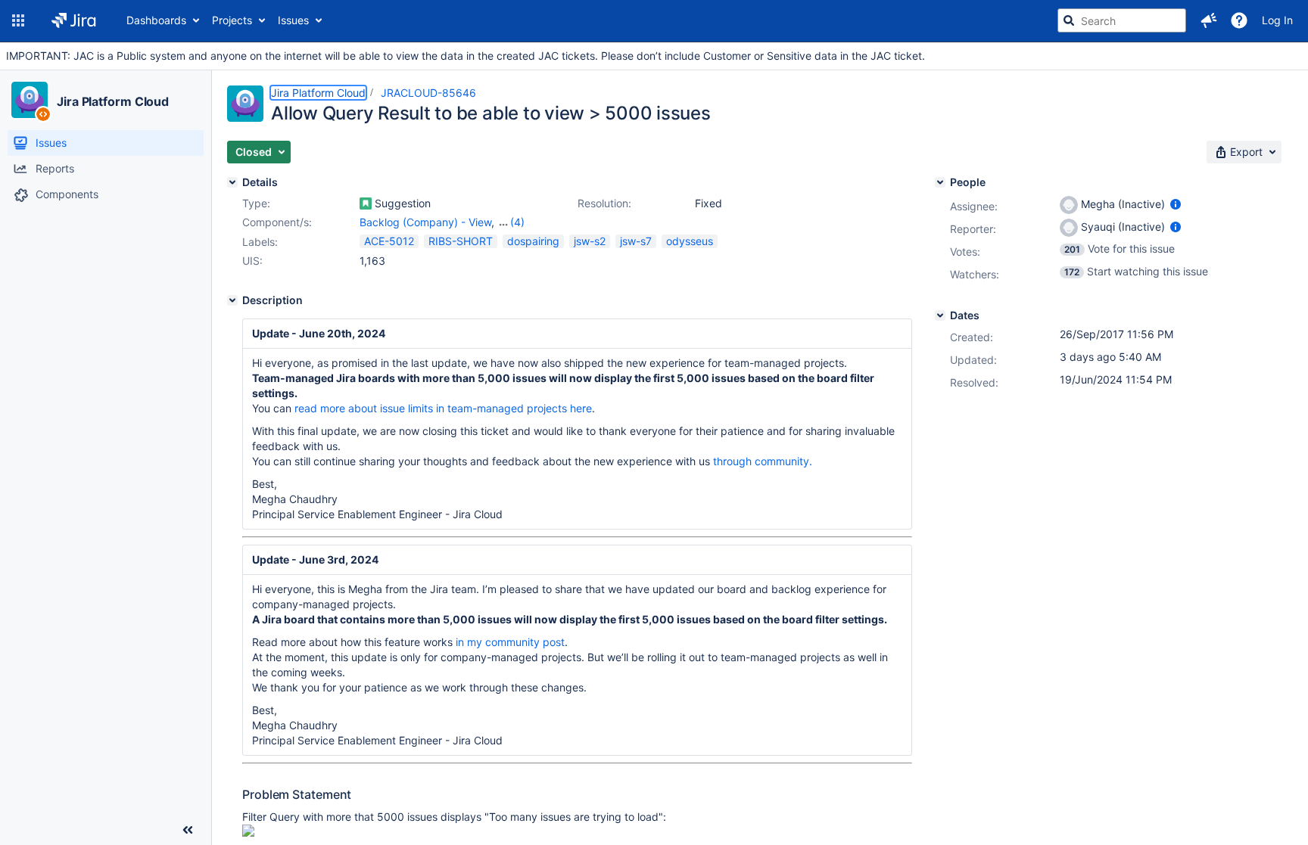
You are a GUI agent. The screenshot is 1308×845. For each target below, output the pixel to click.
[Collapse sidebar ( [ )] (188, 830)
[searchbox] (1121, 20)
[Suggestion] (366, 203)
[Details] (232, 182)
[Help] (1239, 20)
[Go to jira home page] (74, 20)
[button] (18, 20)
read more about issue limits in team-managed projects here (443, 408)
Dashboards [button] (156, 20)
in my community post (510, 641)
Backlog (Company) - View (425, 222)
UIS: (252, 260)
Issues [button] (293, 20)
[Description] (232, 300)
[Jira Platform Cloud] (29, 100)
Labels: (260, 241)
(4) (517, 222)
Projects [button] (232, 20)
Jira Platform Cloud (113, 101)
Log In (1277, 20)
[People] (940, 182)
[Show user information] (1175, 203)
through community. (762, 461)
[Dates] (940, 315)
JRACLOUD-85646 (428, 92)
